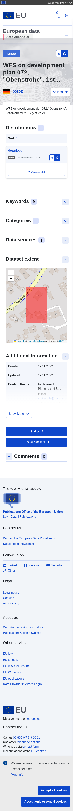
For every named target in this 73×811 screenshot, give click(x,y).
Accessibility (11, 603)
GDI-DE (18, 91)
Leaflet (20, 341)
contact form (30, 746)
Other (11, 570)
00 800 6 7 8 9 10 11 (26, 737)
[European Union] (35, 710)
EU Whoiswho (12, 672)
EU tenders (10, 659)
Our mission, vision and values (23, 627)
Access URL (38, 171)
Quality (34, 431)
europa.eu (34, 718)
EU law (8, 653)
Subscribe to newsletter (18, 543)
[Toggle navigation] (65, 35)
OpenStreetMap (36, 341)
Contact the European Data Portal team (29, 538)
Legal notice (11, 592)
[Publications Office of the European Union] (35, 499)
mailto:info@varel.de (51, 398)
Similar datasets (34, 442)
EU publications (13, 678)
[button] (59, 2)
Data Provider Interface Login (22, 684)
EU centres (38, 751)
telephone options (28, 742)
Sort (11, 138)
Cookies (8, 598)
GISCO (62, 341)
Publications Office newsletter (22, 632)
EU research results (16, 666)
